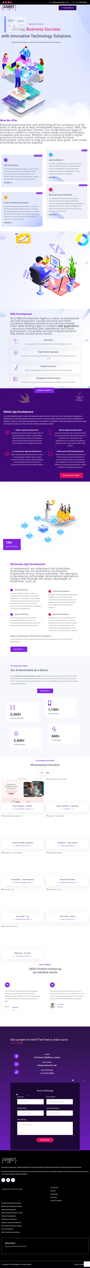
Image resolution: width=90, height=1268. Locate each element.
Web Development (11, 165)
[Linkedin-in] (13, 1180)
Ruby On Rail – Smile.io (68, 916)
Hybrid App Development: (70, 430)
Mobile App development (52, 1167)
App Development (56, 160)
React (24, 846)
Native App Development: (27, 430)
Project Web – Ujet (22, 916)
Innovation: (48, 340)
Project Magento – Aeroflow (22, 806)
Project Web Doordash (67, 879)
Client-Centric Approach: (48, 352)
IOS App (26, 956)
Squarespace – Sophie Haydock (22, 879)
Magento (22, 809)
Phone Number (21, 1108)
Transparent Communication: (48, 378)
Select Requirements (52, 1108)
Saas (24, 919)
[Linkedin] (8, 2)
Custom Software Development (16, 203)
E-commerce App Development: (27, 451)
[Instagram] (11, 2)
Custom (16, 809)
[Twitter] (6, 2)
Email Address (47, 1062)
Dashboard (19, 919)
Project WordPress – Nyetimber (68, 806)
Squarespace (23, 882)
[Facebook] (3, 2)
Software (28, 809)
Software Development (37, 1167)
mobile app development (21, 419)
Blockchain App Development (60, 195)
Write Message (21, 1119)
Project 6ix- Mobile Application (22, 843)
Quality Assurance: (48, 366)
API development (68, 421)
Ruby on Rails (71, 882)
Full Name (20, 1097)
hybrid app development (29, 421)
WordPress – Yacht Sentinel (67, 843)
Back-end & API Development (70, 451)
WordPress (67, 809)
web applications (68, 326)
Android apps (20, 956)
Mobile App (19, 846)
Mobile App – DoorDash (22, 953)
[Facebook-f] (3, 1180)
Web (28, 846)
